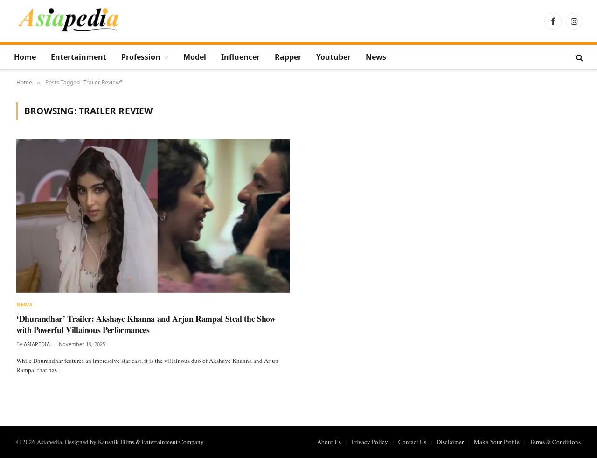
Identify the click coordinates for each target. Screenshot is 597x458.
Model (194, 57)
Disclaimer (450, 441)
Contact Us (412, 441)
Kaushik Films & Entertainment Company (150, 441)
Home (25, 57)
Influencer (240, 57)
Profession (140, 57)
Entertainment (78, 57)
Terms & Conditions (555, 441)
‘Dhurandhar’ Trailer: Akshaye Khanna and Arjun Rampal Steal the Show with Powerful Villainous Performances (146, 324)
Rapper (288, 57)
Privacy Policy (369, 441)
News (376, 57)
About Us (329, 441)
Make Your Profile (497, 441)
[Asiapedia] (68, 21)
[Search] (578, 57)
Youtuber (333, 57)
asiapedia (37, 343)
